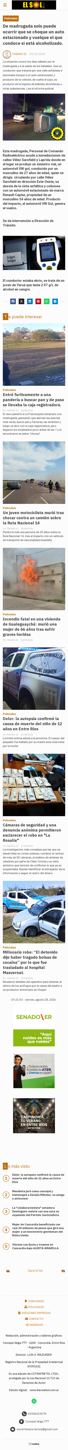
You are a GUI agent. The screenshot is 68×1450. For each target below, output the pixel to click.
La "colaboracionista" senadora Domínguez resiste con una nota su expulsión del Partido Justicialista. (36, 1211)
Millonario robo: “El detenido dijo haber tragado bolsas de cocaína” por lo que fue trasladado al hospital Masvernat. (30, 962)
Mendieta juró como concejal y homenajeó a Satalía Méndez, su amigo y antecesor (38, 1194)
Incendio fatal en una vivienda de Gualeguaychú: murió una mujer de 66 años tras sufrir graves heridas (31, 626)
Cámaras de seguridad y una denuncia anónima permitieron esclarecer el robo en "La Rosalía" (32, 832)
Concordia (36, 1301)
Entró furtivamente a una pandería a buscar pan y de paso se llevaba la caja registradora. (33, 399)
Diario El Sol (35, 1270)
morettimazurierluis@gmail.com (37, 1429)
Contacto (35, 1319)
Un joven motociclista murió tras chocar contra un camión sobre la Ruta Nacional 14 (33, 518)
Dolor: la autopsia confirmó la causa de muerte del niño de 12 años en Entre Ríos (32, 723)
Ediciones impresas (36, 1313)
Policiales (10, 18)
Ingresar (36, 1325)
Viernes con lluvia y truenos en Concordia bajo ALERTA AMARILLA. (35, 1246)
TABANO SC (19, 54)
